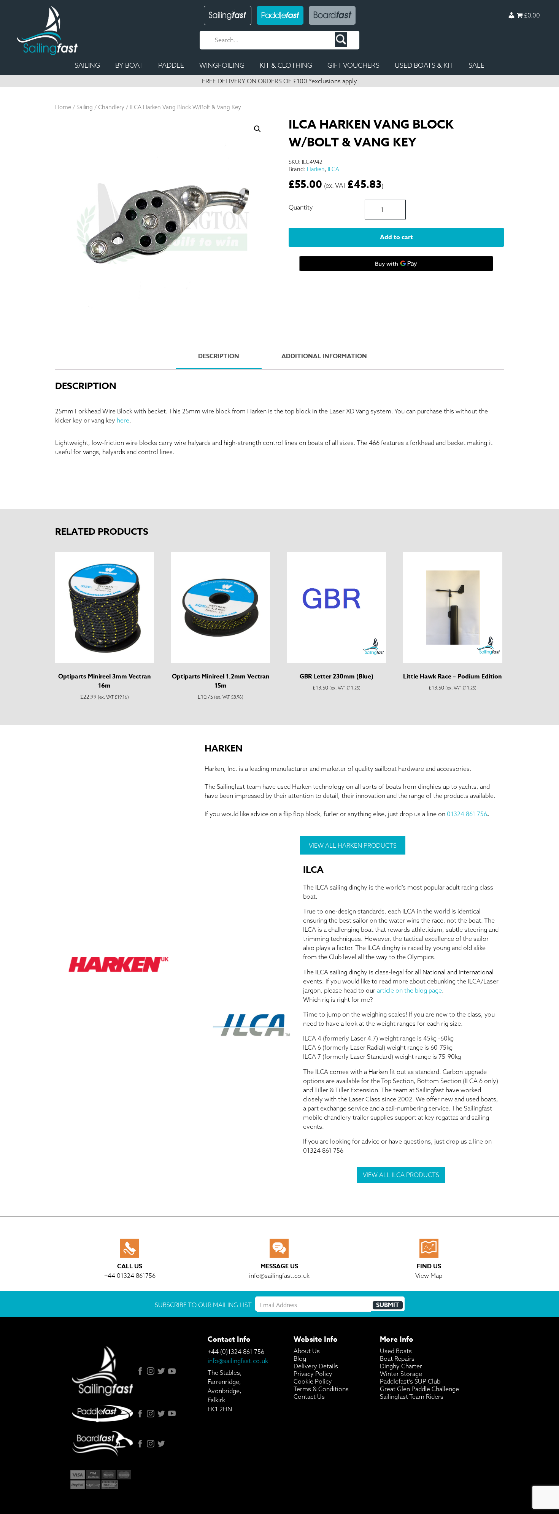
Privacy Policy (313, 1373)
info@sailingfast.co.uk (238, 1361)
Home (63, 107)
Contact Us (309, 1396)
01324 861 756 (467, 814)
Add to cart (396, 237)
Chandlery (111, 107)
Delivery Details (316, 1366)
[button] (257, 129)
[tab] (218, 356)
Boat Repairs (397, 1358)
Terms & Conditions (321, 1389)
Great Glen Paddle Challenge (419, 1389)
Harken (316, 169)
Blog (300, 1358)
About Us (307, 1351)
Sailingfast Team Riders (411, 1396)
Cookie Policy (313, 1381)
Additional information (324, 356)
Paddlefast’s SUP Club (410, 1381)
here (123, 420)
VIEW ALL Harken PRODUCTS (353, 845)
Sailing (84, 107)
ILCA (333, 169)
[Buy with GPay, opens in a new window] (396, 263)
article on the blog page (409, 990)
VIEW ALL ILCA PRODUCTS (401, 1175)
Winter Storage (401, 1373)
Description (218, 356)
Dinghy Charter (401, 1366)
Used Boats (396, 1351)
